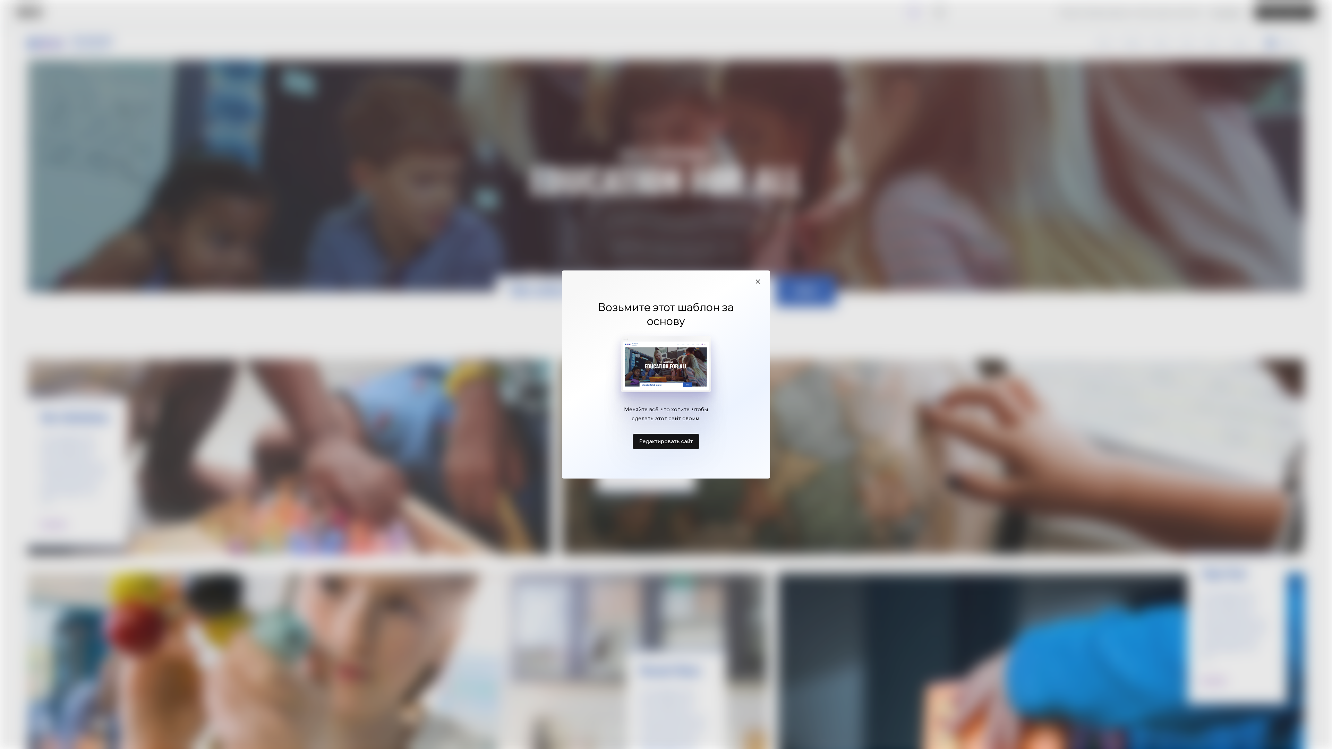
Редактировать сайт (666, 441)
